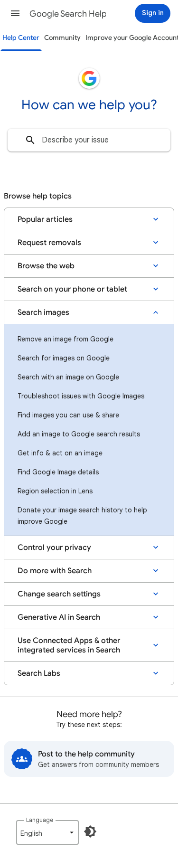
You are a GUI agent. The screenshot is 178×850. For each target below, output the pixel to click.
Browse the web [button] (46, 266)
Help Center (20, 38)
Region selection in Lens (55, 491)
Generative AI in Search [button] (59, 617)
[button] (15, 13)
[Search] (30, 140)
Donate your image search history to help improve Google (82, 516)
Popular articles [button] (45, 219)
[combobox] (89, 140)
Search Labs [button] (39, 673)
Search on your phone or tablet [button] (72, 289)
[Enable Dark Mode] (90, 831)
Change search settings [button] (59, 594)
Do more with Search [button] (55, 571)
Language (39, 819)
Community (62, 38)
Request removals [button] (49, 242)
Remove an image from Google (65, 339)
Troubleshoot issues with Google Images (81, 396)
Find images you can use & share (68, 415)
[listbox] (47, 832)
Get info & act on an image (60, 453)
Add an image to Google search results (79, 434)
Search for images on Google (64, 358)
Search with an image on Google (68, 377)
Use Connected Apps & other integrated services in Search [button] (69, 645)
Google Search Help (68, 14)
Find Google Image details (58, 472)
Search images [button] (43, 312)
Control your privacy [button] (54, 547)
